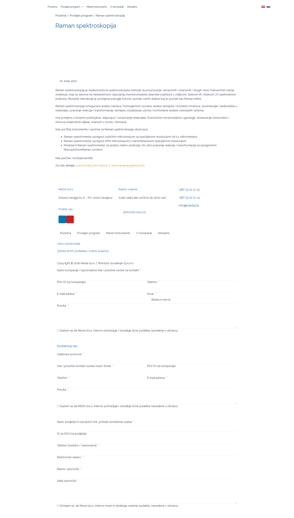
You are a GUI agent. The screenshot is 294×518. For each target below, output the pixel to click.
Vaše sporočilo (67, 480)
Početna (60, 15)
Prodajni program (81, 15)
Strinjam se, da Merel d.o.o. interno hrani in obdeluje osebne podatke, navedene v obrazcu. (119, 505)
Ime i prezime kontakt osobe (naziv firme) (84, 366)
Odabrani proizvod (69, 354)
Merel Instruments (118, 233)
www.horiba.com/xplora (91, 165)
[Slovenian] (268, 7)
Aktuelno (164, 233)
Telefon (152, 282)
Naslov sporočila (68, 469)
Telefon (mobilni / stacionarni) (77, 445)
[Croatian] (263, 7)
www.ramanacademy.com (128, 165)
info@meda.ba (189, 205)
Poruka (62, 305)
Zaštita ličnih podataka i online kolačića (83, 251)
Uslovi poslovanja (68, 243)
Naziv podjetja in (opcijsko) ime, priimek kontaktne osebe (95, 421)
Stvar (151, 293)
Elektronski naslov (69, 457)
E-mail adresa (66, 293)
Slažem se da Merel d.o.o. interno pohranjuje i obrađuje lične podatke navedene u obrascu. (119, 330)
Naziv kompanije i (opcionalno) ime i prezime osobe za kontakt (98, 270)
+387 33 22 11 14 (189, 197)
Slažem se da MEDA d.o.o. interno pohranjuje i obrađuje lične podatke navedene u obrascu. (119, 406)
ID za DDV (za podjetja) (72, 433)
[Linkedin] (62, 219)
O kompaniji (144, 233)
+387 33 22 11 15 (189, 189)
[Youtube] (70, 219)
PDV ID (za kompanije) (71, 282)
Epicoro (128, 263)
